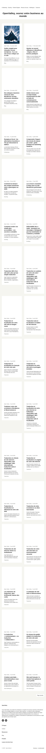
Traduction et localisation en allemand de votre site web (11, 508)
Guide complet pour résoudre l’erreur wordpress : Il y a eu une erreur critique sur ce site (11, 52)
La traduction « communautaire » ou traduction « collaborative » (11, 637)
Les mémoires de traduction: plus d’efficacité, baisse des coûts (11, 594)
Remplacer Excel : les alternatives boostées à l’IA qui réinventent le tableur (11, 142)
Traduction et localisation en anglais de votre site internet (33, 459)
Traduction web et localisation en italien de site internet (33, 322)
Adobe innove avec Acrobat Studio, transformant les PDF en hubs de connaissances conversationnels (33, 97)
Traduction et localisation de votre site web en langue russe (10, 323)
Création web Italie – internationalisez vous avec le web (11, 679)
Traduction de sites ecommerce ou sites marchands (33, 507)
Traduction (6, 282)
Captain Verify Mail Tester (7, 742)
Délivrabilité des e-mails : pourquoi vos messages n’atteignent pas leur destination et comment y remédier (33, 230)
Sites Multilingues (8, 688)
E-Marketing (6, 152)
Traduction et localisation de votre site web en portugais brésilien (33, 366)
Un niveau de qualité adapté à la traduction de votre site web (33, 636)
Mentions (35, 748)
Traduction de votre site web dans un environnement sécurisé (32, 551)
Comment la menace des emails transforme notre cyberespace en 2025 (11, 186)
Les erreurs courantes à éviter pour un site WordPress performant (33, 185)
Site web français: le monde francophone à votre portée (33, 679)
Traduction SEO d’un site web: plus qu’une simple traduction (11, 272)
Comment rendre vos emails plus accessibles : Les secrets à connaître (11, 229)
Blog (5, 63)
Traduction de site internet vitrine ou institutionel (10, 550)
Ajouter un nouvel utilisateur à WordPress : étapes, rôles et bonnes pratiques (34, 51)
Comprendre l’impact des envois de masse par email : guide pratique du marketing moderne (33, 143)
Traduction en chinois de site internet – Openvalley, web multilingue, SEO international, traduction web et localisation (11, 463)
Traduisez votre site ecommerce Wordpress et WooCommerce (11, 408)
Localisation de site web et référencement (33, 592)
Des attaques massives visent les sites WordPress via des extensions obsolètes (11, 95)
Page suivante (40, 695)
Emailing (28, 153)
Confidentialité (41, 748)
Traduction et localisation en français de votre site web (11, 365)
